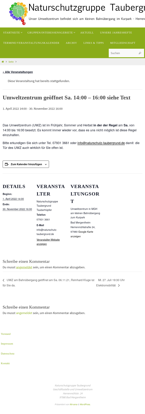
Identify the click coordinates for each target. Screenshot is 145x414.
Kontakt (5, 363)
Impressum (7, 343)
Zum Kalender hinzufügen (26, 164)
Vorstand (6, 333)
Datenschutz (7, 353)
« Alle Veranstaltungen (18, 72)
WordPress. (85, 404)
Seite (11, 61)
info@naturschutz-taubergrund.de (101, 142)
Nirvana (73, 404)
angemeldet (24, 267)
